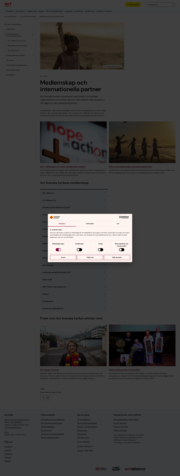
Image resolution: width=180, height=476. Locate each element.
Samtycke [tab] (62, 223)
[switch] (79, 249)
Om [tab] (118, 223)
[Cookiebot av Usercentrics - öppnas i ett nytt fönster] (122, 217)
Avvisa (63, 257)
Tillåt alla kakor (117, 257)
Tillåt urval (90, 257)
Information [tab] (90, 223)
